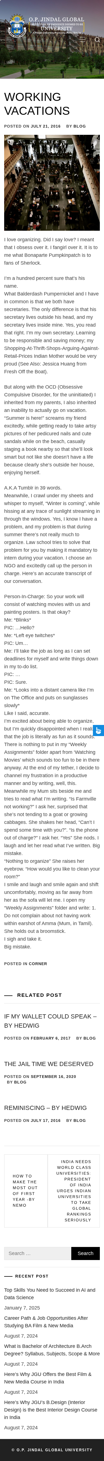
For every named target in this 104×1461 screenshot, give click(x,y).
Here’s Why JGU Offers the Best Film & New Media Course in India (48, 1378)
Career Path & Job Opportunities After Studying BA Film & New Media (46, 1321)
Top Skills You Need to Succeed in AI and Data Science (49, 1293)
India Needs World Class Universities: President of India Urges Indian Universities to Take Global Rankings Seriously (73, 1190)
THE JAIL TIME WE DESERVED (48, 1063)
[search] (97, 40)
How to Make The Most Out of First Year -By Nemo (25, 1190)
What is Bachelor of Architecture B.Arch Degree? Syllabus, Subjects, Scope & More (52, 1349)
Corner (38, 963)
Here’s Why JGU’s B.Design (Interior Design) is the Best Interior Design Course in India (50, 1410)
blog (79, 126)
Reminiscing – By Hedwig (45, 1107)
